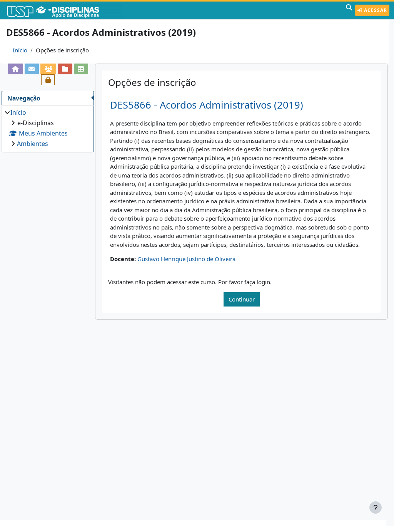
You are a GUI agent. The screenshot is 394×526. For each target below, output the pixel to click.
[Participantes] (48, 69)
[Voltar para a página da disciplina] (15, 69)
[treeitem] (48, 128)
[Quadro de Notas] (81, 69)
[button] (349, 10)
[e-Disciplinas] (64, 10)
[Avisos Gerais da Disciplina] (32, 69)
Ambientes (32, 143)
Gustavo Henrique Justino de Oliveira (186, 259)
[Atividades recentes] (65, 69)
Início (20, 50)
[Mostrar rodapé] (375, 507)
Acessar (374, 10)
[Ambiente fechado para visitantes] (48, 79)
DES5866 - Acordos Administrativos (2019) (206, 105)
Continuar (242, 299)
